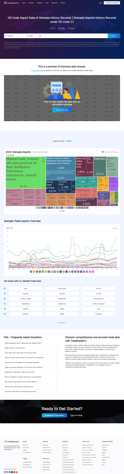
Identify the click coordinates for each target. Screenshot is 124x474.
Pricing (25, 458)
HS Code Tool (47, 464)
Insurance (65, 457)
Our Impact (26, 447)
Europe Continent (87, 460)
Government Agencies (68, 472)
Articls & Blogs (47, 462)
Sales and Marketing (68, 464)
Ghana (104, 462)
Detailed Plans (27, 464)
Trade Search (46, 447)
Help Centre (46, 469)
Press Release (27, 452)
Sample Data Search (88, 445)
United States (106, 457)
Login (100, 3)
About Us (25, 445)
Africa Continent (86, 462)
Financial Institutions (68, 460)
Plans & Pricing (76, 415)
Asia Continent (86, 452)
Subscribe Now (37, 70)
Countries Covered (87, 450)
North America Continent (89, 455)
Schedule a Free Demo (111, 3)
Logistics (64, 450)
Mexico (104, 452)
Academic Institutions (68, 469)
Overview (45, 445)
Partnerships (46, 467)
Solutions (65, 441)
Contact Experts (27, 467)
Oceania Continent (87, 464)
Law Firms (65, 455)
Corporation (65, 452)
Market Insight (47, 452)
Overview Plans (27, 462)
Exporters (65, 447)
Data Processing (86, 447)
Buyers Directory (47, 450)
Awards (25, 450)
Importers (65, 445)
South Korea (105, 445)
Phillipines (104, 450)
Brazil (103, 455)
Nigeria (104, 460)
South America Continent (89, 457)
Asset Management (67, 467)
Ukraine (104, 447)
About (25, 441)
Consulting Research (68, 462)
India (103, 464)
